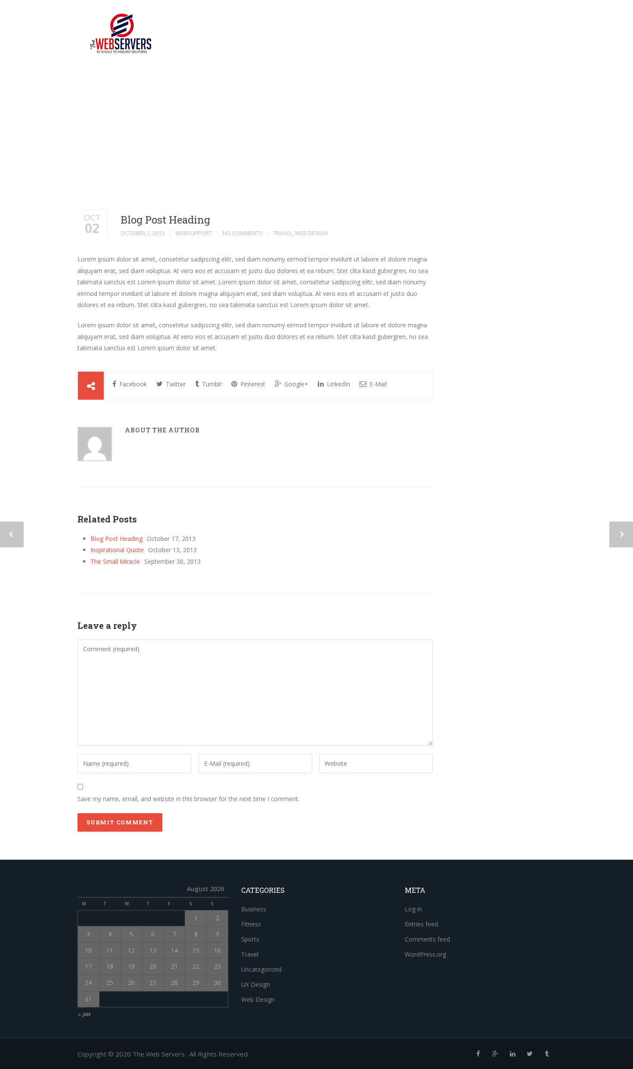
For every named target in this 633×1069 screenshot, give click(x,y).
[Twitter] (529, 1053)
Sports (250, 939)
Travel (282, 233)
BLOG (377, 19)
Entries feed (421, 924)
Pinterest (252, 384)
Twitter (175, 384)
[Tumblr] (546, 1053)
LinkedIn (337, 384)
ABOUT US (341, 19)
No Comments (243, 233)
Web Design (311, 233)
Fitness (251, 924)
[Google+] (495, 1053)
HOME (459, 19)
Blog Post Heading (165, 220)
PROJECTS (496, 19)
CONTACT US (418, 19)
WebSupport (193, 233)
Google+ (295, 384)
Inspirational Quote (117, 550)
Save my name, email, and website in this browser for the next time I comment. (188, 799)
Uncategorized (261, 969)
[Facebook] (478, 1053)
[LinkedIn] (512, 1053)
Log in (413, 909)
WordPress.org (425, 954)
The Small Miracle (115, 561)
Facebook (132, 384)
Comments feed (427, 939)
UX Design (255, 984)
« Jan (84, 1014)
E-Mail (377, 384)
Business (253, 909)
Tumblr (211, 384)
